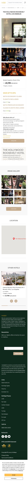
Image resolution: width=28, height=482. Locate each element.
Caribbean (4, 414)
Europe (3, 417)
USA (18, 7)
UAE (2, 399)
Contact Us (4, 392)
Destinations (11, 7)
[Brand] (4, 315)
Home (3, 7)
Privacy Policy (21, 370)
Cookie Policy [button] (12, 469)
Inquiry (3, 389)
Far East (3, 402)
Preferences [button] (20, 470)
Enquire (13, 140)
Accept (13, 475)
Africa (3, 420)
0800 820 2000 (6, 428)
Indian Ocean (5, 405)
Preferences (13, 478)
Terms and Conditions (7, 457)
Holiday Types (5, 386)
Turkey (3, 411)
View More (13, 208)
